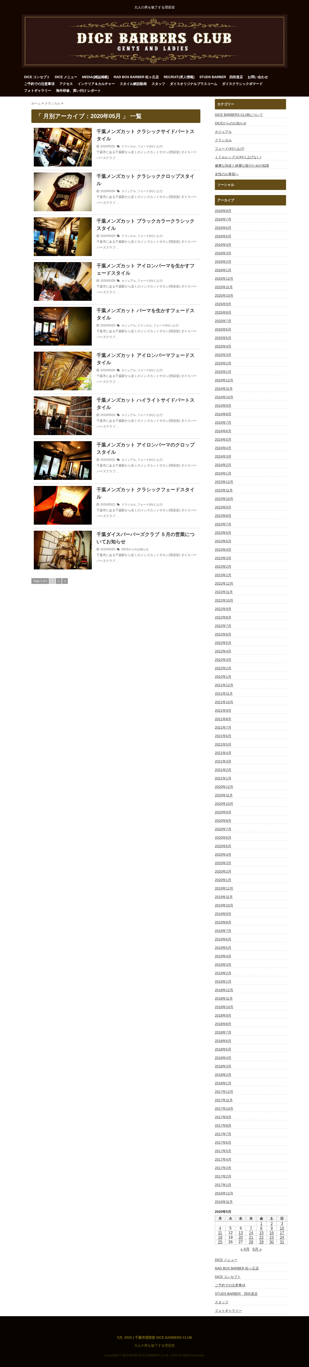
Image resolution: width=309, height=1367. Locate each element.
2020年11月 (224, 795)
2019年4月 (223, 956)
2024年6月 (223, 431)
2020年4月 (223, 854)
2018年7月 (223, 1032)
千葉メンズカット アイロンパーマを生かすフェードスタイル (146, 269)
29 (261, 1242)
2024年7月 (223, 422)
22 (261, 1237)
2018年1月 (223, 1083)
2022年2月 (223, 668)
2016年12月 (224, 1193)
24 (282, 1237)
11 (220, 1233)
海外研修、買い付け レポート (78, 90)
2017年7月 (223, 1134)
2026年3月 (223, 253)
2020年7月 (223, 829)
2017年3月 (223, 1168)
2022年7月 (223, 626)
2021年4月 (223, 753)
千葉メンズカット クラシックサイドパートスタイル (146, 135)
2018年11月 (224, 998)
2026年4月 (223, 245)
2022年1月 (223, 677)
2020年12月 (224, 787)
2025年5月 (223, 338)
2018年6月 (223, 1041)
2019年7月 (223, 931)
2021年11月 (224, 693)
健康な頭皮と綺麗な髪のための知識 (242, 165)
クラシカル (128, 146)
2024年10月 (224, 397)
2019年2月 (223, 973)
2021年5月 (223, 744)
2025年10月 (224, 295)
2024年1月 (223, 473)
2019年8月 (223, 922)
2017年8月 (223, 1125)
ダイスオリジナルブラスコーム (193, 84)
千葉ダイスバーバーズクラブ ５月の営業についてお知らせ (146, 538)
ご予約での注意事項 (39, 84)
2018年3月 (223, 1066)
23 (271, 1237)
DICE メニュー (66, 77)
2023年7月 (223, 524)
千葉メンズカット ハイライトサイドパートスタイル (146, 403)
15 (261, 1233)
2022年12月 (224, 583)
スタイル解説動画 (133, 84)
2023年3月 (223, 558)
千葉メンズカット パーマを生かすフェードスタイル (146, 314)
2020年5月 (223, 846)
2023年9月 (223, 507)
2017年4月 (223, 1159)
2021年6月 (223, 736)
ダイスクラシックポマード (242, 84)
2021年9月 (223, 710)
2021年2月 (223, 770)
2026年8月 (223, 211)
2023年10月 (224, 499)
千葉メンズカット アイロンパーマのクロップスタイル (146, 448)
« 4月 (245, 1249)
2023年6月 (223, 533)
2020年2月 (223, 871)
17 (282, 1233)
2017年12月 (224, 1092)
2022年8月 (223, 617)
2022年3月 (223, 660)
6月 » (257, 1249)
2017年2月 (223, 1176)
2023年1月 (223, 575)
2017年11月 (224, 1100)
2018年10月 (224, 1007)
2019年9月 (223, 914)
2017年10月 (224, 1108)
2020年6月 (223, 837)
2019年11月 (224, 897)
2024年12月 (224, 380)
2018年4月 (223, 1058)
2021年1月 (223, 778)
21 (251, 1237)
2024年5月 (223, 439)
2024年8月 (223, 414)
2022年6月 (223, 634)
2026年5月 (223, 236)
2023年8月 (223, 516)
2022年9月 (223, 609)
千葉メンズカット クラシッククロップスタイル (146, 180)
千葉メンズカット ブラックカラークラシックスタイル (146, 224)
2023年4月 (223, 549)
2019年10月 (224, 905)
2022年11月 (224, 592)
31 (282, 1242)
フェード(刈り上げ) (149, 146)
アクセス (66, 84)
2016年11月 (224, 1202)
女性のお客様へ (227, 174)
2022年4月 (223, 651)
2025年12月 (224, 278)
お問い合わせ (258, 77)
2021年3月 (223, 761)
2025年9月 (223, 304)
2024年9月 (223, 406)
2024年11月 (224, 389)
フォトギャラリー (37, 90)
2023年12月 (224, 482)
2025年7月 (223, 321)
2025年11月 (224, 287)
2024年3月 (223, 456)
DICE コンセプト (37, 77)
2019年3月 (223, 965)
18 (220, 1237)
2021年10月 (224, 702)
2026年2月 (223, 262)
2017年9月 (223, 1117)
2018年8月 (223, 1024)
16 (271, 1233)
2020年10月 (224, 804)
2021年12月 (224, 685)
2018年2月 (223, 1075)
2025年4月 (223, 346)
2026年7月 (223, 219)
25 (220, 1242)
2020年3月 (223, 863)
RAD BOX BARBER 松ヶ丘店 (136, 77)
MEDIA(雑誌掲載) (95, 77)
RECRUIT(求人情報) (179, 77)
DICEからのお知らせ (135, 549)
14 (251, 1233)
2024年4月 (223, 448)
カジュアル (128, 191)
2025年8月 (223, 312)
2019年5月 (223, 948)
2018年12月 (224, 990)
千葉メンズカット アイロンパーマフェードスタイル (146, 359)
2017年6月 (223, 1142)
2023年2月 (223, 566)
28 (251, 1242)
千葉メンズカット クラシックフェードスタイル (146, 493)
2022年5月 (223, 643)
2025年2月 (223, 363)
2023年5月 (223, 541)
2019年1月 (223, 981)
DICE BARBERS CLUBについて (239, 115)
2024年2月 (223, 465)
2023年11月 (224, 490)
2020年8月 (223, 821)
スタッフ (158, 84)
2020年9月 (223, 812)
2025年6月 (223, 329)
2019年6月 (223, 939)
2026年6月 (223, 228)
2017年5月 (223, 1151)
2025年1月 (223, 372)
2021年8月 (223, 719)
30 (271, 1242)
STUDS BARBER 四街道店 (221, 77)
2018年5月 (223, 1049)
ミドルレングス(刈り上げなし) (238, 157)
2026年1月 (223, 270)
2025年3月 (223, 355)
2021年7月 (223, 727)
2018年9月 (223, 1015)
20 (241, 1237)
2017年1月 (223, 1185)
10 (282, 1228)
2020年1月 (223, 880)
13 (241, 1233)
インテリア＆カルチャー (96, 84)
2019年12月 (224, 888)
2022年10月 (224, 600)
